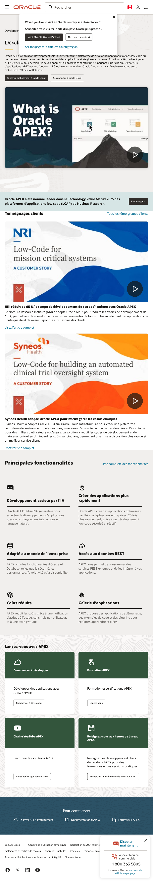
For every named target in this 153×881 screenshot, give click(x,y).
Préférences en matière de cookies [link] (23, 850)
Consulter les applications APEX (32, 776)
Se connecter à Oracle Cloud (67, 77)
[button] (7, 7)
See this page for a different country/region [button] (51, 47)
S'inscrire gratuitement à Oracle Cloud (26, 77)
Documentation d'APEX (85, 819)
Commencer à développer (29, 702)
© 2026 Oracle (12, 844)
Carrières (75, 850)
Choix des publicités (55, 850)
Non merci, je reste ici (79, 36)
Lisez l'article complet (19, 327)
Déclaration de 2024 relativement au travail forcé (95, 844)
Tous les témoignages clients (127, 213)
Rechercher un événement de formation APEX (113, 776)
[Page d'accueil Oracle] (27, 7)
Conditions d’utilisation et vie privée (47, 844)
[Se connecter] (137, 7)
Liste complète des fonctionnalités (125, 464)
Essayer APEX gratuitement (36, 819)
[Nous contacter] (145, 7)
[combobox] (84, 7)
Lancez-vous (96, 702)
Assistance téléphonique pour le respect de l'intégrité (33, 857)
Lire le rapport (138, 201)
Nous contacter (73, 857)
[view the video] (76, 127)
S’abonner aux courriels (96, 850)
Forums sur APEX (129, 819)
